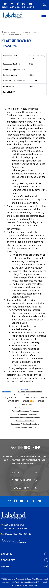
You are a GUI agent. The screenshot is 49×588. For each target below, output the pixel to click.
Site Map (5, 582)
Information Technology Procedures (25, 424)
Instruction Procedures (25, 421)
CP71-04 (44, 398)
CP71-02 (29, 398)
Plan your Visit (21, 480)
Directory (24, 582)
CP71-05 (11, 401)
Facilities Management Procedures (25, 411)
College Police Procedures (12, 35)
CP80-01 (26, 401)
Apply (15, 472)
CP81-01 (41, 401)
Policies (24, 389)
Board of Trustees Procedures (25, 395)
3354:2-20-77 (34, 80)
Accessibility (16, 585)
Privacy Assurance (30, 585)
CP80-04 (28, 35)
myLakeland (14, 16)
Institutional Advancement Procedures (25, 418)
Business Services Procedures (30, 392)
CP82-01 (29, 404)
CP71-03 (36, 398)
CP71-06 (18, 401)
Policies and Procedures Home (16, 32)
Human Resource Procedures (25, 414)
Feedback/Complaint (37, 582)
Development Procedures (25, 408)
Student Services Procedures (25, 427)
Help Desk (15, 582)
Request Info (20, 488)
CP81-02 (22, 404)
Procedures (35, 32)
